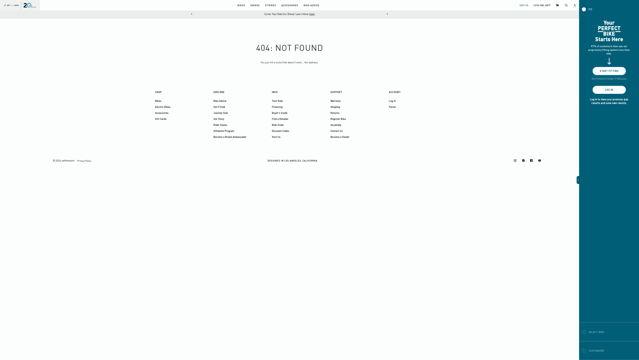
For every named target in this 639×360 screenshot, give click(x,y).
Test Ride (277, 100)
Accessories (162, 112)
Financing (277, 106)
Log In (392, 100)
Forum (392, 106)
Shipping (335, 106)
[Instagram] (515, 160)
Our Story (218, 118)
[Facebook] (531, 160)
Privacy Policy (84, 160)
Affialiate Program (223, 130)
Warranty (335, 100)
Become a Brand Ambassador (229, 136)
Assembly (335, 124)
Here (312, 14)
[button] (578, 180)
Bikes (158, 100)
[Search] (566, 5)
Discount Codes (280, 130)
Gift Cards (161, 118)
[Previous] (191, 14)
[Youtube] (540, 160)
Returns (334, 112)
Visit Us (276, 136)
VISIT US (524, 5)
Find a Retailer (280, 118)
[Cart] (557, 5)
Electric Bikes (163, 106)
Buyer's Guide (279, 112)
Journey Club (220, 112)
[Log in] (574, 5)
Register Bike (338, 118)
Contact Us (336, 130)
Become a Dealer (339, 136)
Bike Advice (219, 100)
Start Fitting (609, 71)
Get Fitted (219, 106)
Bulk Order (278, 124)
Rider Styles (220, 124)
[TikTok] (523, 160)
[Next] (387, 14)
